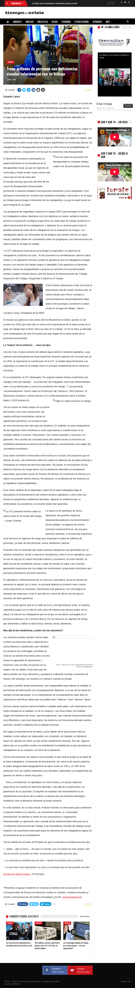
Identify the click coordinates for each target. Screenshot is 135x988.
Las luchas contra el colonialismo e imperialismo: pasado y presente (54, 3)
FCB (128, 981)
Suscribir (128, 106)
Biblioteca (42, 21)
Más (108, 21)
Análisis (30, 21)
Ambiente (17, 21)
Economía (66, 21)
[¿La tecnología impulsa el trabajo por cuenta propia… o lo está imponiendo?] (76, 931)
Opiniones (97, 21)
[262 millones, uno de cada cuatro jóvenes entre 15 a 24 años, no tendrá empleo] (48, 931)
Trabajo (10, 62)
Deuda (55, 21)
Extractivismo (81, 21)
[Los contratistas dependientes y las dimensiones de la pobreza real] (19, 931)
